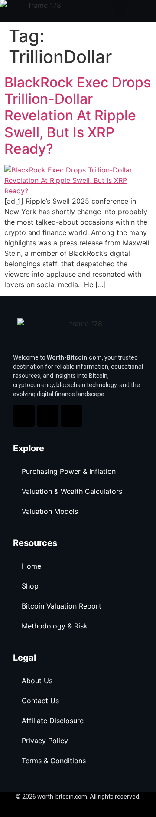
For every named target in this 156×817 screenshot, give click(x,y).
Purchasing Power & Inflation (69, 471)
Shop (30, 586)
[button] (120, 9)
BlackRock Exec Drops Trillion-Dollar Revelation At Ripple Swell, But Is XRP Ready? (77, 116)
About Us (37, 680)
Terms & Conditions (54, 760)
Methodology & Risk (55, 626)
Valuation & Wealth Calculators (72, 491)
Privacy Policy (45, 740)
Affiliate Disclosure (53, 720)
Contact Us (40, 700)
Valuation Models (50, 511)
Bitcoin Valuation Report (61, 606)
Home (31, 566)
